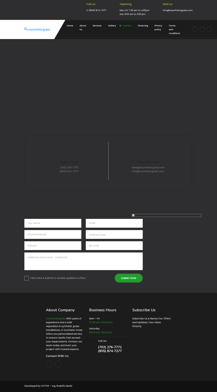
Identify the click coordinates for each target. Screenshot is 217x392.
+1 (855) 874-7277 (96, 10)
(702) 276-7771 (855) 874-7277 (110, 349)
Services (97, 25)
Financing (143, 25)
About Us (83, 27)
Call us (90, 4)
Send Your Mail (148, 162)
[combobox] (114, 234)
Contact (126, 25)
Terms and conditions (174, 29)
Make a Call (69, 162)
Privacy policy (158, 27)
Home (70, 25)
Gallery (112, 25)
